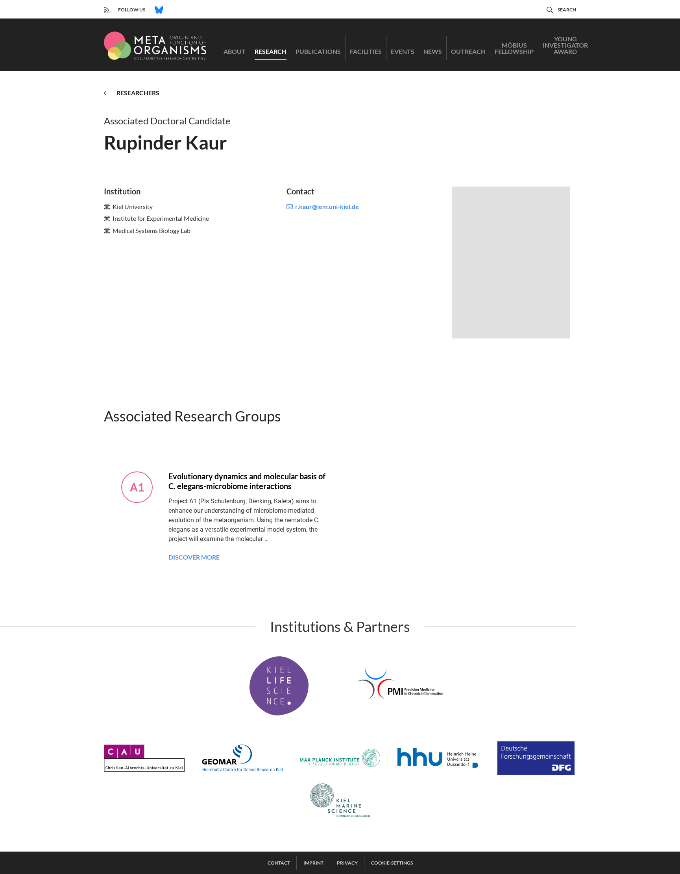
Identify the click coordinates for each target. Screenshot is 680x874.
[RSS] (106, 9)
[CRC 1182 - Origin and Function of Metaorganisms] (155, 45)
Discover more (194, 557)
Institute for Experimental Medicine (161, 218)
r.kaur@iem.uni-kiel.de (327, 206)
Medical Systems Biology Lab (151, 230)
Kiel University (133, 206)
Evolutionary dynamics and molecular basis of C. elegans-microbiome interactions (246, 481)
